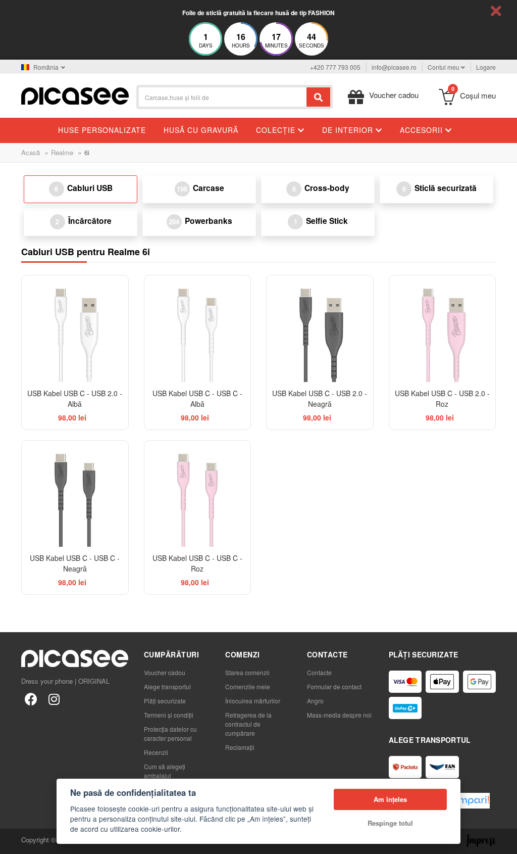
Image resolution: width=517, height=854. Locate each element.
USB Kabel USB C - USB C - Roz (197, 563)
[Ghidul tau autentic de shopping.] (467, 800)
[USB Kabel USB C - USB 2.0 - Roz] (442, 328)
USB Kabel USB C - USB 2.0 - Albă (74, 398)
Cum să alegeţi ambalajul (164, 771)
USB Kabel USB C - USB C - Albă (197, 398)
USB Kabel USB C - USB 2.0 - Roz (442, 398)
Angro (315, 700)
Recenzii (156, 752)
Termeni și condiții (168, 714)
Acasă (30, 152)
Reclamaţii (239, 747)
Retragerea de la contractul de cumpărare (248, 723)
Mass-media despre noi (339, 714)
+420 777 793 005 (335, 67)
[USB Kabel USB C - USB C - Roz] (197, 494)
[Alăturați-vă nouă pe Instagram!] (54, 698)
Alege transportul (167, 686)
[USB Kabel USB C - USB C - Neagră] (75, 494)
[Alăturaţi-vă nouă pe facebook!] (31, 698)
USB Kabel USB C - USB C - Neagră (75, 563)
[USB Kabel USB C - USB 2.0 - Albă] (75, 328)
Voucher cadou (164, 672)
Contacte (319, 672)
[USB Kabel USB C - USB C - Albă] (197, 328)
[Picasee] (75, 94)
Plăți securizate (165, 700)
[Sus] (13, 841)
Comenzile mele (247, 686)
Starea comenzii (247, 672)
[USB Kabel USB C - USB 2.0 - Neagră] (320, 328)
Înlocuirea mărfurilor (252, 700)
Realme (62, 152)
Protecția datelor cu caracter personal (170, 733)
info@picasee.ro (394, 67)
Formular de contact (334, 686)
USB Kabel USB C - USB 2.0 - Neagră (319, 398)
